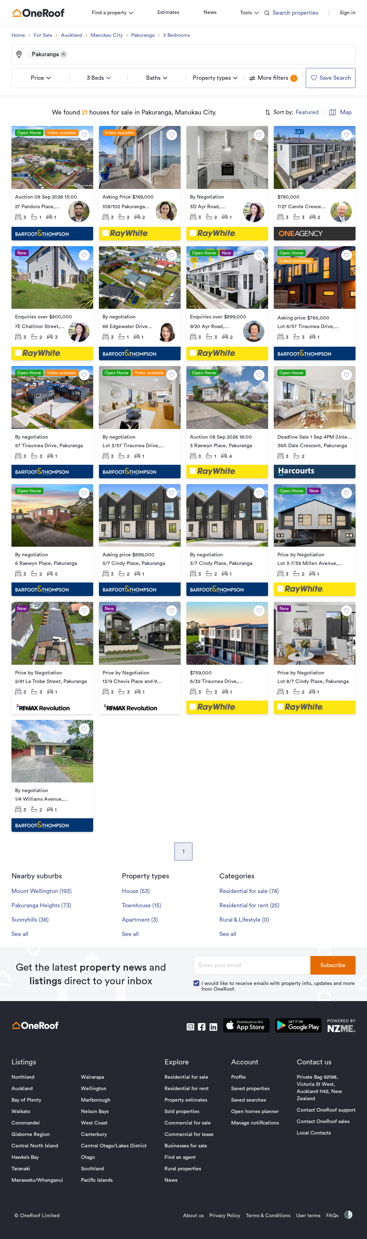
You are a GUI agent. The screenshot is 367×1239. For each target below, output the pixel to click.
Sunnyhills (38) (30, 920)
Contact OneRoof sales (323, 1121)
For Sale (43, 35)
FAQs (332, 1215)
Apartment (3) (140, 920)
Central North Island (34, 1145)
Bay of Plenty (26, 1100)
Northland (22, 1077)
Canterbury (94, 1134)
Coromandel (25, 1123)
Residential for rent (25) (249, 905)
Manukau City (107, 35)
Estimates (168, 12)
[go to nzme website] (341, 1026)
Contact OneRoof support (326, 1110)
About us (193, 1215)
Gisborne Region (30, 1134)
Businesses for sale (186, 1145)
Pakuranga (142, 35)
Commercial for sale (188, 1123)
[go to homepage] (38, 13)
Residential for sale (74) (249, 891)
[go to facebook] (201, 1027)
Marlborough (95, 1100)
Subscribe (332, 965)
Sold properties (182, 1111)
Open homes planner (255, 1111)
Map (346, 112)
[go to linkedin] (213, 1027)
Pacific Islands (97, 1180)
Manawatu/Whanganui (37, 1180)
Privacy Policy (224, 1215)
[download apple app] (246, 1026)
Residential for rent (187, 1088)
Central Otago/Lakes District (114, 1145)
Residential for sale (186, 1077)
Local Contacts (314, 1133)
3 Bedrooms (176, 35)
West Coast (94, 1123)
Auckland (71, 35)
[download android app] (298, 1026)
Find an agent (180, 1157)
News (210, 12)
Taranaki (20, 1168)
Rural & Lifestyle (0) (244, 920)
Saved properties (250, 1088)
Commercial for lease (189, 1134)
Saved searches (248, 1100)
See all (19, 934)
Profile (238, 1077)
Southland (92, 1168)
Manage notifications (255, 1123)
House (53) (136, 891)
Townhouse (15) (141, 905)
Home (18, 35)
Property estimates (186, 1100)
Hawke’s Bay (25, 1157)
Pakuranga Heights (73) (41, 905)
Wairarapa (92, 1077)
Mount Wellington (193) (41, 891)
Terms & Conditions (268, 1215)
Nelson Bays (95, 1111)
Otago (88, 1157)
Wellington (93, 1088)
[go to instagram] (190, 1027)
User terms (308, 1215)
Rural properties (183, 1168)
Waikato (20, 1111)
